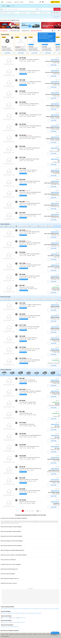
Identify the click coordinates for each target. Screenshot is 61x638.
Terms (44, 634)
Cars (13, 5)
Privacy (47, 634)
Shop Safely (17, 634)
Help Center (35, 634)
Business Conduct (53, 634)
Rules (7, 634)
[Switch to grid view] (54, 30)
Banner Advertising (23, 634)
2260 (38, 510)
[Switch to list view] (52, 30)
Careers (40, 634)
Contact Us (30, 634)
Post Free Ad (11, 634)
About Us (3, 634)
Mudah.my (3, 5)
